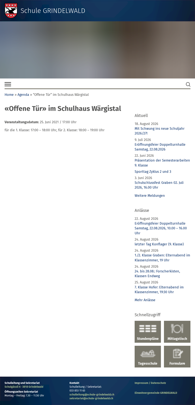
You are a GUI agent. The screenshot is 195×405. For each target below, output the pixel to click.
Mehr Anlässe (145, 300)
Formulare (177, 363)
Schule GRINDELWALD (53, 10)
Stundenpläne (148, 339)
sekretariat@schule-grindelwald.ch (91, 398)
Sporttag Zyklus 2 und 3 (153, 172)
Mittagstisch (177, 339)
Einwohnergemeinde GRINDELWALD (156, 393)
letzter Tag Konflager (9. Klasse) (159, 244)
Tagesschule (147, 363)
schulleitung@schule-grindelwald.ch (92, 394)
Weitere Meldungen (150, 196)
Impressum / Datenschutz (150, 383)
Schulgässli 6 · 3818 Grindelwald (24, 386)
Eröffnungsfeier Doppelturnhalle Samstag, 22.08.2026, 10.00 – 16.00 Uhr (161, 228)
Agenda (23, 95)
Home (9, 95)
